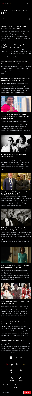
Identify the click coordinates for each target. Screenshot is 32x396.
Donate (26, 385)
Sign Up (27, 392)
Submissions (18, 385)
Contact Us (6, 385)
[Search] (29, 19)
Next (21, 357)
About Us (16, 388)
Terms (12, 385)
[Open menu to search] (27, 3)
